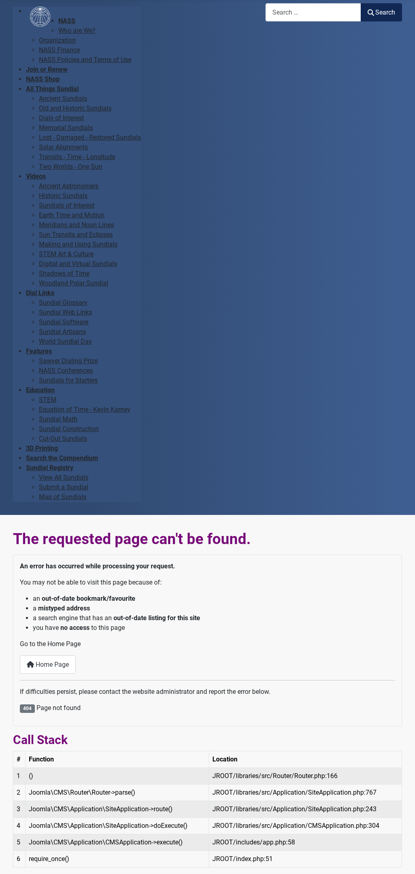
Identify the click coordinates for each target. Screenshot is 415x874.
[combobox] (313, 12)
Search (385, 12)
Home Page (51, 664)
